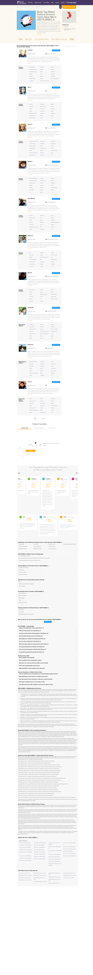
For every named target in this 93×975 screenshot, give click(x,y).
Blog (52, 2)
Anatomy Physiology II (33, 71)
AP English (42, 152)
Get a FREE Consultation (39, 428)
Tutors (21, 6)
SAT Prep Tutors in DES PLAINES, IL (26, 860)
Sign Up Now (48, 621)
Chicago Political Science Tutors (24, 873)
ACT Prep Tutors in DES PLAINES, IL (40, 842)
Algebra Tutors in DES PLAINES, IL (54, 856)
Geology (41, 264)
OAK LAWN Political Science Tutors (25, 877)
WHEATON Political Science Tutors (40, 873)
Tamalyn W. (31, 307)
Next (43, 418)
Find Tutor (30, 2)
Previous (19, 473)
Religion (52, 224)
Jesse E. (30, 381)
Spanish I (52, 67)
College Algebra (32, 67)
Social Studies (53, 296)
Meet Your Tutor (52, 428)
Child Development (32, 259)
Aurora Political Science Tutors (68, 877)
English (41, 69)
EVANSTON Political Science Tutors (40, 875)
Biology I (30, 185)
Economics (31, 106)
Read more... (39, 34)
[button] (68, 18)
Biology (52, 180)
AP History (42, 155)
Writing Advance (43, 148)
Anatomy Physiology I (33, 69)
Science (41, 292)
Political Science (27, 6)
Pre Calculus (42, 108)
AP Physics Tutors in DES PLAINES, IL (26, 849)
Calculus (52, 106)
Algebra (41, 368)
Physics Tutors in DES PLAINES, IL (25, 847)
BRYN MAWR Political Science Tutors (25, 875)
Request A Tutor (24, 428)
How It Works (46, 2)
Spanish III (42, 187)
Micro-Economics (54, 259)
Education (42, 252)
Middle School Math (43, 294)
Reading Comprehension (33, 141)
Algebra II (52, 104)
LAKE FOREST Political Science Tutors (40, 881)
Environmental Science (33, 152)
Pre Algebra (42, 366)
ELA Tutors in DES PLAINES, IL (68, 851)
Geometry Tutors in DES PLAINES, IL (54, 859)
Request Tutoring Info (69, 7)
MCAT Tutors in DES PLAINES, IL (39, 847)
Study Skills (53, 71)
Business (31, 215)
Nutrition (41, 76)
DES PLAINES (37, 6)
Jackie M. (30, 50)
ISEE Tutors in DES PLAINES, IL (39, 845)
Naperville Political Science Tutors (69, 873)
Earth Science (53, 143)
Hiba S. (29, 87)
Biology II (31, 76)
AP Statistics (53, 141)
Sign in (62, 2)
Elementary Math (54, 294)
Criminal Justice (32, 143)
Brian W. (30, 272)
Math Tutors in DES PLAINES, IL (25, 842)
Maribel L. (30, 161)
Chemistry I (42, 67)
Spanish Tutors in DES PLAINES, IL (54, 861)
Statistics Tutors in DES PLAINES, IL (26, 858)
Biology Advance (32, 78)
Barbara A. (30, 235)
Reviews (57, 2)
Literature (31, 222)
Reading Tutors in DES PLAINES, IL (54, 854)
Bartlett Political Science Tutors (53, 883)
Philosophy (42, 104)
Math (52, 152)
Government (53, 113)
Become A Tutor (38, 2)
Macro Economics (32, 115)
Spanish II (52, 69)
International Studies (33, 113)
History (41, 71)
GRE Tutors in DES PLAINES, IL (39, 849)
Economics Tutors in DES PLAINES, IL (69, 846)
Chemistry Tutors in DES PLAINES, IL (26, 845)
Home (18, 6)
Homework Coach (54, 150)
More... (52, 80)
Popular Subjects (23, 840)
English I (52, 403)
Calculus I (31, 104)
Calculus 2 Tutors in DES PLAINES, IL (69, 853)
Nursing (41, 78)
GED (41, 259)
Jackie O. (30, 124)
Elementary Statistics (54, 78)
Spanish (41, 338)
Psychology (53, 76)
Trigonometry (42, 113)
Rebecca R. (30, 344)
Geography (42, 261)
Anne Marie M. (31, 198)
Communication (32, 217)
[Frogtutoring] (21, 2)
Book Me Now (56, 50)
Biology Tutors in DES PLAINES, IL (40, 856)
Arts (41, 217)
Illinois (33, 6)
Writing (41, 115)
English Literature (32, 333)
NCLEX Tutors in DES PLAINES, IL (40, 854)
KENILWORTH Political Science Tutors (69, 875)
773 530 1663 (71, 3)
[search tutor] (60, 7)
